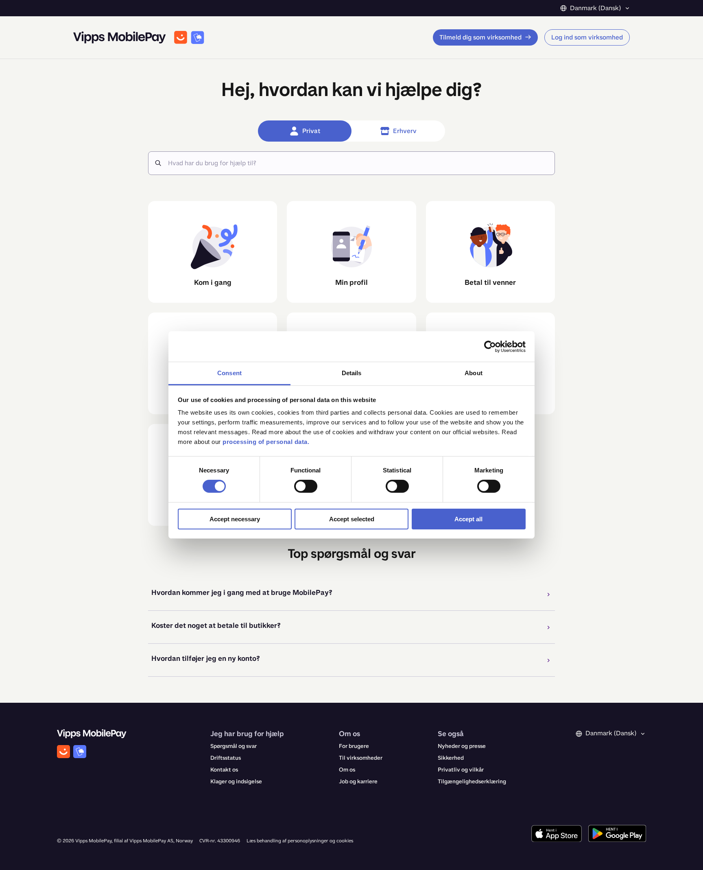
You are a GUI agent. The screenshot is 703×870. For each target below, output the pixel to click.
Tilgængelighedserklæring (472, 781)
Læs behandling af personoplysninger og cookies (300, 840)
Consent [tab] (229, 372)
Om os (347, 770)
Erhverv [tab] (405, 131)
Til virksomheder (360, 758)
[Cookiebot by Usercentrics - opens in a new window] (490, 346)
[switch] (305, 486)
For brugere (354, 746)
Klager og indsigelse (236, 781)
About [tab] (473, 372)
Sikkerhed (451, 758)
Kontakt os (224, 770)
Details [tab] (352, 372)
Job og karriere (358, 781)
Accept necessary (235, 519)
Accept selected (351, 519)
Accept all (468, 519)
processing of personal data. (266, 441)
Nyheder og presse (462, 746)
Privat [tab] (311, 131)
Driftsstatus (225, 758)
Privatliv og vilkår (461, 770)
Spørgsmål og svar (233, 746)
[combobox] (358, 163)
